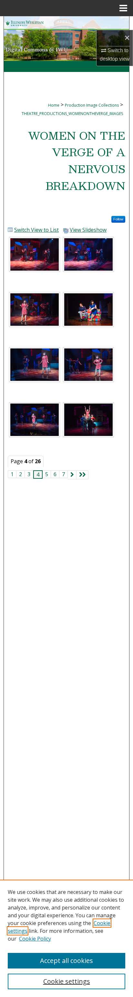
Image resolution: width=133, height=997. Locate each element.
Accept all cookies (66, 960)
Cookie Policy (35, 938)
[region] (66, 938)
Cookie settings (66, 981)
